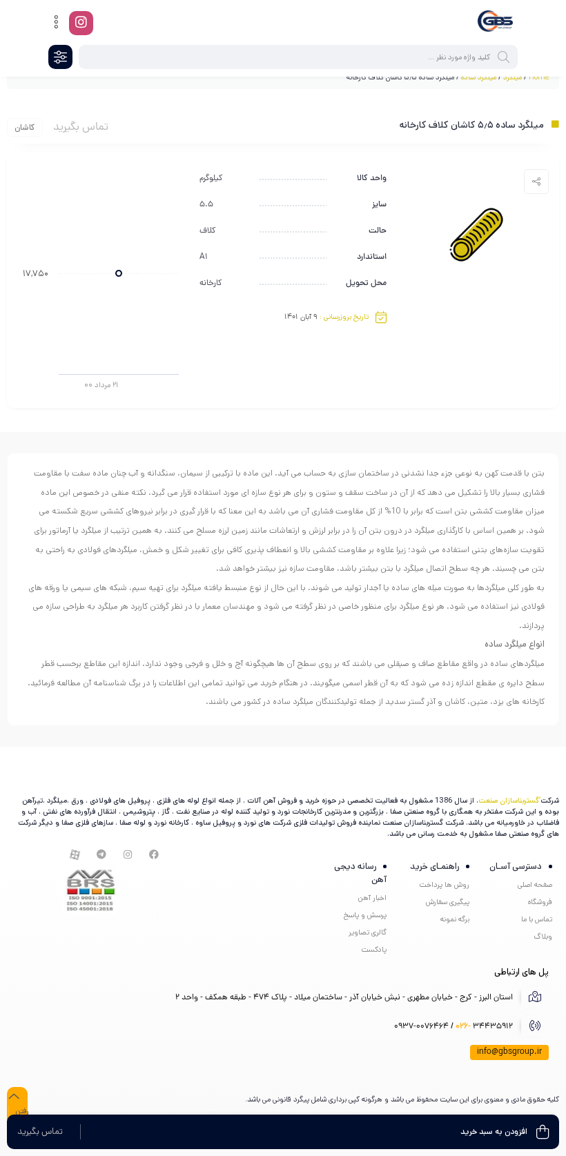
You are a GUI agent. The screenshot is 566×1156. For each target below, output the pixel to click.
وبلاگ (543, 936)
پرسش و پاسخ (365, 915)
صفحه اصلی (535, 884)
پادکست (374, 949)
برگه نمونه (454, 919)
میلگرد (512, 77)
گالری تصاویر (368, 932)
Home (539, 77)
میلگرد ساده (478, 77)
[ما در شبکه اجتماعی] (81, 23)
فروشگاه (540, 902)
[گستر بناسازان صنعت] (495, 22)
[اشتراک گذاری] (536, 181)
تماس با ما (536, 919)
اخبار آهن (372, 897)
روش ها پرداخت (444, 884)
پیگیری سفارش (447, 902)
